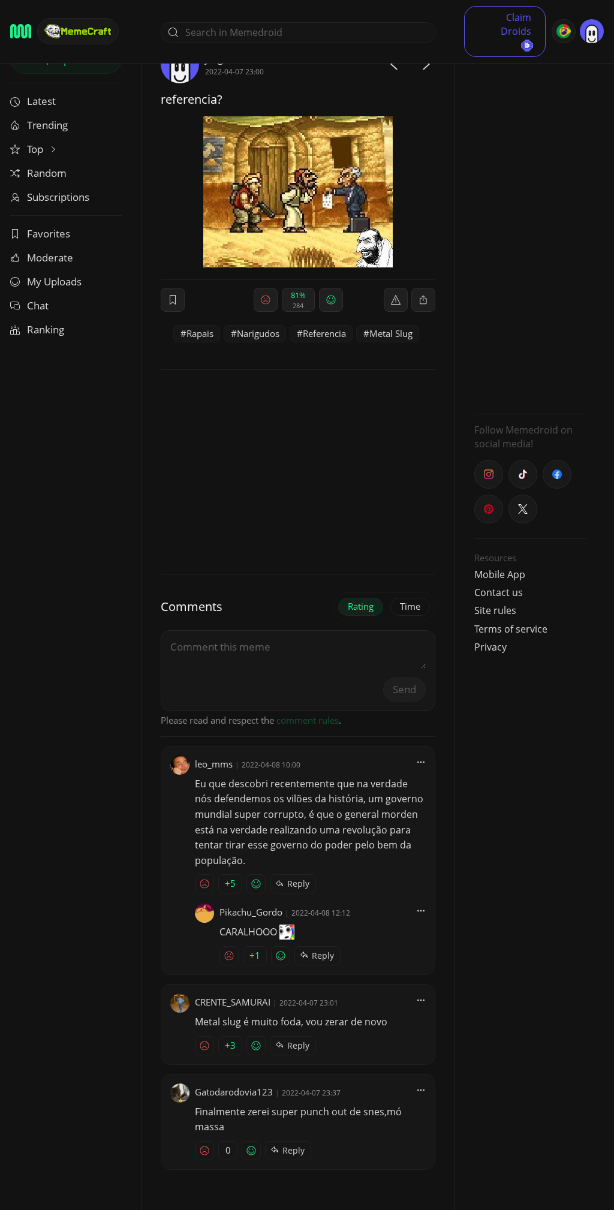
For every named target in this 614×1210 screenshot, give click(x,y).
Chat (38, 305)
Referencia (324, 333)
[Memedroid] (20, 31)
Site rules (495, 610)
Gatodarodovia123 (233, 1092)
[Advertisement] (530, 225)
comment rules (307, 720)
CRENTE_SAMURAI (232, 1002)
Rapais (199, 333)
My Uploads (54, 281)
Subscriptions (58, 197)
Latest (41, 101)
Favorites (48, 233)
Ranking (45, 329)
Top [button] (36, 149)
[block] (423, 300)
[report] (396, 300)
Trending (47, 125)
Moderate (50, 257)
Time (410, 606)
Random (47, 173)
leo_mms (213, 764)
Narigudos (258, 333)
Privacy (490, 647)
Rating (361, 606)
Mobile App (499, 574)
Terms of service (510, 629)
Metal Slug (391, 333)
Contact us (498, 592)
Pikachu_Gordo (251, 912)
